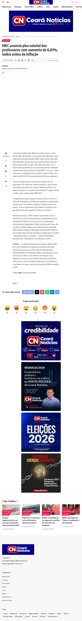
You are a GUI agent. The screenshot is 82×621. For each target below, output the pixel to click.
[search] (72, 2)
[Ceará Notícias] (41, 2)
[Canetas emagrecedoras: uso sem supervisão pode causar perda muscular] (11, 509)
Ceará (5, 613)
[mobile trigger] (4, 2)
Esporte (43, 613)
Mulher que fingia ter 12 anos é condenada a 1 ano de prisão (71, 520)
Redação (5, 66)
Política (42, 616)
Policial (34, 616)
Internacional (7, 616)
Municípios (18, 616)
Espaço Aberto (34, 613)
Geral (59, 613)
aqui (19, 273)
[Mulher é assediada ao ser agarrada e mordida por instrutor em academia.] (51, 509)
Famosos (52, 613)
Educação (23, 613)
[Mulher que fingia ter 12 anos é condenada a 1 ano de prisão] (71, 509)
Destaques (7, 511)
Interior (66, 613)
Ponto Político (52, 616)
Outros (6, 40)
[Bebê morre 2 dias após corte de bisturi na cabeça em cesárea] (31, 509)
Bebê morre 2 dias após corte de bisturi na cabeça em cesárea (31, 520)
